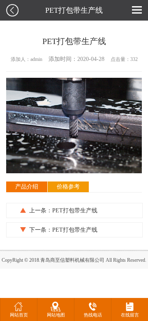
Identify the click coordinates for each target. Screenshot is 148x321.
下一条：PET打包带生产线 (63, 230)
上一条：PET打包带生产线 (63, 210)
